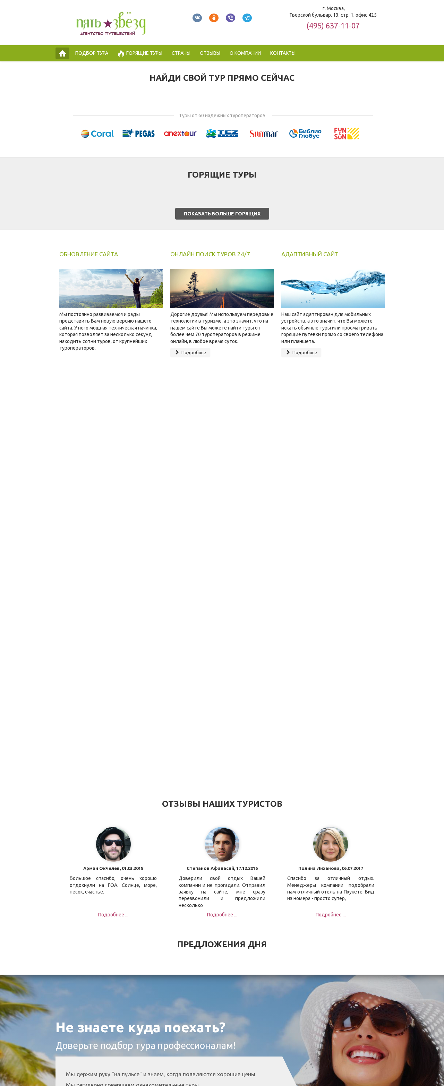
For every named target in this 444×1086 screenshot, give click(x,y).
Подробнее (193, 352)
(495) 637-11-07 (333, 25)
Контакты (283, 53)
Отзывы (210, 53)
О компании (245, 53)
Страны (181, 53)
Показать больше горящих (222, 213)
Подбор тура (91, 53)
